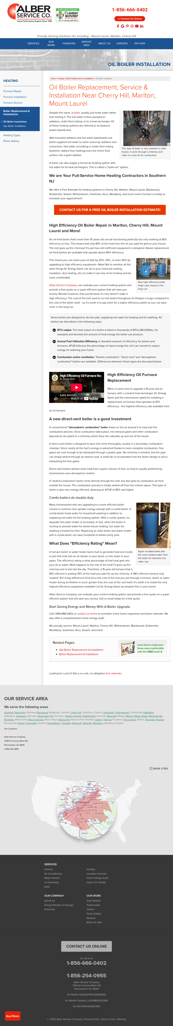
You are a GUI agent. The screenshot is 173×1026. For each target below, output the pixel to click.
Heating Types (11, 135)
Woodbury (98, 723)
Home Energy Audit (97, 878)
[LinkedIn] (142, 26)
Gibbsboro (148, 712)
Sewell (21, 723)
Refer (47, 887)
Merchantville (156, 716)
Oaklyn (99, 719)
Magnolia (111, 716)
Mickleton (9, 719)
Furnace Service (12, 102)
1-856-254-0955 (86, 975)
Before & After (94, 922)
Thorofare (66, 723)
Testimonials (93, 905)
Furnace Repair (12, 91)
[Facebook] (118, 26)
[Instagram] (132, 26)
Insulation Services (96, 874)
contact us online (87, 614)
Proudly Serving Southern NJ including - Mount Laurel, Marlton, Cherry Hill (86, 36)
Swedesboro (53, 723)
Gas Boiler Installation (14, 126)
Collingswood (122, 712)
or (130, 18)
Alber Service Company (63, 285)
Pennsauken (130, 719)
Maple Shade (141, 716)
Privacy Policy (91, 1019)
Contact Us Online (86, 946)
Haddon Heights (73, 716)
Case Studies (93, 901)
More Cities (160, 768)
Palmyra (108, 719)
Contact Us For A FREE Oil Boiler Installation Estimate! (109, 209)
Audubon (9, 712)
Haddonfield (89, 716)
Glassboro (21, 716)
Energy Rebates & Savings (58, 905)
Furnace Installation (15, 97)
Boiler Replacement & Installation (78, 654)
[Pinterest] (127, 26)
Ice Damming (51, 882)
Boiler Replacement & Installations (16, 112)
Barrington (20, 712)
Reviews (90, 918)
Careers (48, 869)
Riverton (160, 719)
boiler (76, 113)
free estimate (113, 673)
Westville (87, 723)
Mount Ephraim (36, 719)
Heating (10, 81)
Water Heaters (52, 878)
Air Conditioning (53, 874)
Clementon (108, 712)
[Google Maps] (123, 26)
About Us (49, 901)
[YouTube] (137, 26)
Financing (49, 909)
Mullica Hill (64, 719)
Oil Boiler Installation (15, 121)
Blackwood (42, 712)
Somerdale (31, 723)
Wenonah (77, 723)
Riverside (150, 719)
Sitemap (121, 1019)
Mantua (129, 716)
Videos (90, 909)
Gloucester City (45, 716)
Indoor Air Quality (96, 882)
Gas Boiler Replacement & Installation (81, 650)
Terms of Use (108, 1019)
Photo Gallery (11, 141)
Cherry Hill (75, 712)
